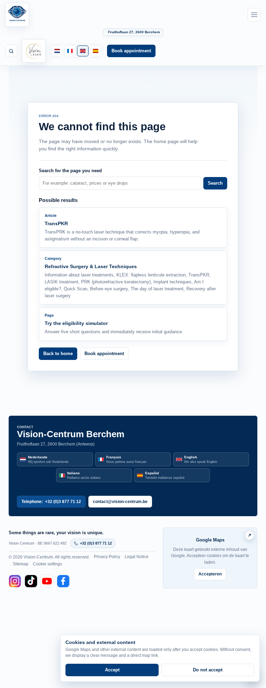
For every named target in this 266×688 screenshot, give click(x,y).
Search (215, 183)
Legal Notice (137, 557)
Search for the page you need (70, 170)
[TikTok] (31, 581)
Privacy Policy (107, 557)
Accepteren (210, 574)
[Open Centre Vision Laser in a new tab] (34, 51)
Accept (112, 669)
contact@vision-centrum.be (120, 501)
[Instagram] (15, 581)
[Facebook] (63, 581)
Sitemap (20, 564)
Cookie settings (47, 564)
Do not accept (207, 669)
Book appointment (131, 50)
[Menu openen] (254, 14)
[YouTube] (47, 581)
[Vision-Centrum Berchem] (17, 15)
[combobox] (120, 183)
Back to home (58, 353)
